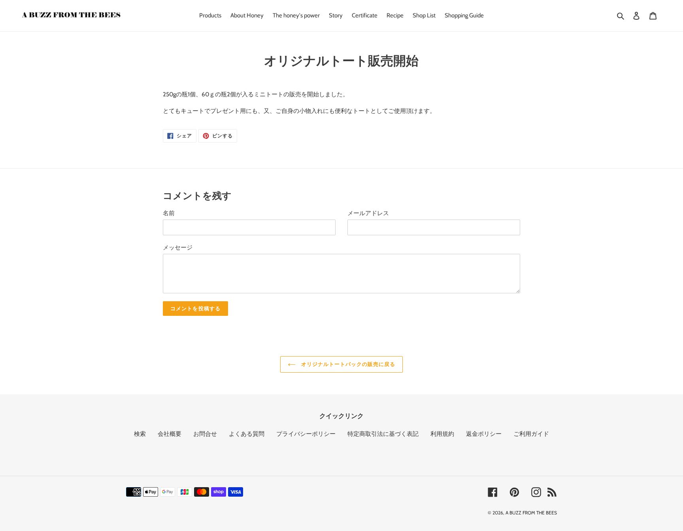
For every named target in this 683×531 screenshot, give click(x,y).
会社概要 (169, 433)
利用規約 (442, 433)
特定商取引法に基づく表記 (383, 433)
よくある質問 (246, 433)
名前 (169, 213)
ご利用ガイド (531, 433)
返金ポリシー (484, 433)
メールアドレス (368, 213)
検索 (140, 433)
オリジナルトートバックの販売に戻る (348, 364)
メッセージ (177, 247)
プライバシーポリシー (306, 433)
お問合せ (205, 433)
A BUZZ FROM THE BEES (531, 513)
